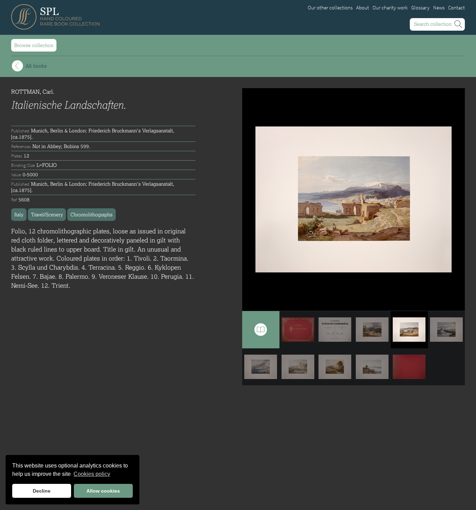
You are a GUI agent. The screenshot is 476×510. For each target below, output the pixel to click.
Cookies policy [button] (92, 474)
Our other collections (330, 7)
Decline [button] (42, 491)
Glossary (420, 7)
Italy (18, 214)
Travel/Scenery (47, 214)
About (362, 7)
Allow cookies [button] (103, 491)
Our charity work (390, 7)
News (439, 7)
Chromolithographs (91, 214)
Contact (456, 7)
